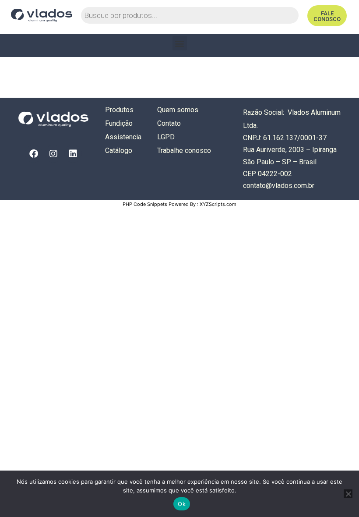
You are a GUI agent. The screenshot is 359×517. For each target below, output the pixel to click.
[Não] (348, 493)
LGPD (166, 137)
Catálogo (118, 150)
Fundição (119, 123)
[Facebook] (33, 154)
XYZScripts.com (218, 204)
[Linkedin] (73, 154)
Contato (169, 123)
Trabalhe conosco (184, 150)
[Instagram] (53, 154)
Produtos (119, 110)
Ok (182, 503)
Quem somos (177, 110)
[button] (179, 43)
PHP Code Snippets (145, 204)
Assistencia (123, 137)
